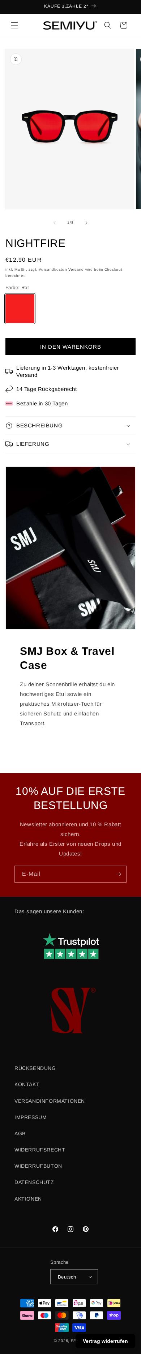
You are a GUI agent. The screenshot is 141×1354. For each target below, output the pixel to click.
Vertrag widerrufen (105, 1341)
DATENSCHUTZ (34, 1182)
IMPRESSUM (30, 1117)
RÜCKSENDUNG (35, 1068)
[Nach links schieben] (55, 223)
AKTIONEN (28, 1199)
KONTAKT (26, 1084)
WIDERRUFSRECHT (39, 1150)
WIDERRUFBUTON (38, 1166)
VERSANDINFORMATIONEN (49, 1101)
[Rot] (19, 308)
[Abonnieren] (118, 874)
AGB (20, 1133)
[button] (14, 25)
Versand (76, 269)
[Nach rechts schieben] (86, 223)
